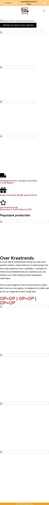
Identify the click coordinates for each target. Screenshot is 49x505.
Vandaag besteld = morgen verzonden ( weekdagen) (18, 181)
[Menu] (44, 11)
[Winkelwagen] (45, 3)
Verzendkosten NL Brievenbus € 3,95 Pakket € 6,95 (15, 208)
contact (8, 3)
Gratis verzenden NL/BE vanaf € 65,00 (18, 195)
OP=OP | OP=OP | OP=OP (18, 301)
